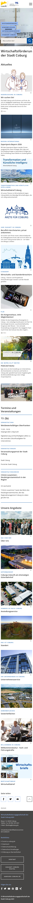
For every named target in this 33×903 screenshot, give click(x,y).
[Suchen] (29, 40)
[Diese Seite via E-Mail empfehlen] (17, 799)
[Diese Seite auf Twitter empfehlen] (10, 799)
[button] (16, 392)
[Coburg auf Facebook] (1, 889)
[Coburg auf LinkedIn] (16, 889)
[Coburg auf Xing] (20, 889)
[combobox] (14, 40)
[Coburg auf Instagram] (13, 889)
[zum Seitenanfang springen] (29, 799)
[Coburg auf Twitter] (5, 889)
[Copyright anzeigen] (30, 48)
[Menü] (31, 4)
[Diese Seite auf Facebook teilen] (3, 799)
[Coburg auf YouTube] (9, 889)
